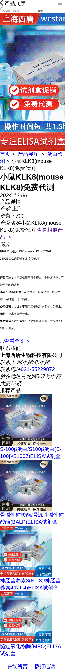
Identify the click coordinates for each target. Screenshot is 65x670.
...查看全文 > (14, 341)
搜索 (40, 11)
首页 (5, 154)
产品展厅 (28, 154)
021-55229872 (38, 369)
